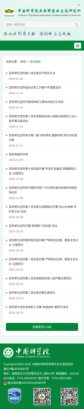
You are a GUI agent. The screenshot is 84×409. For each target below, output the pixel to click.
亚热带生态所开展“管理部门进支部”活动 (33, 225)
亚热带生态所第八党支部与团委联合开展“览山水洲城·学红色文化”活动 (42, 209)
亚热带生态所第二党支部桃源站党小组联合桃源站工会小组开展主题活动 (43, 118)
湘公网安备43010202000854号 (27, 382)
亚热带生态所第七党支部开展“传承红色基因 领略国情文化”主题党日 (42, 171)
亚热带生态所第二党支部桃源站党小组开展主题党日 (40, 278)
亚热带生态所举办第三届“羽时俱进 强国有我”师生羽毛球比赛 (43, 137)
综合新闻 (35, 61)
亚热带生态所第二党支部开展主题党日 (32, 292)
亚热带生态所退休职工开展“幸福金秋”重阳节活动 (38, 307)
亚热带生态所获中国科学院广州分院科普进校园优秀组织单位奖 (43, 190)
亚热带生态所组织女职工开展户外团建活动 (35, 87)
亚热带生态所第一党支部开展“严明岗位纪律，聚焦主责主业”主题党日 (43, 261)
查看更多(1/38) (42, 327)
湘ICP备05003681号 (16, 368)
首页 (23, 61)
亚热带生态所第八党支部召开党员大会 (32, 73)
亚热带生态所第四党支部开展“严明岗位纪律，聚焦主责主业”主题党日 (43, 242)
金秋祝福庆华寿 (18, 154)
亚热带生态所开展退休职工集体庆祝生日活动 (36, 101)
